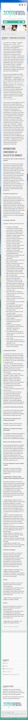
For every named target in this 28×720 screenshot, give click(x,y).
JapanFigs (16, 713)
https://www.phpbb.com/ (9, 99)
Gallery (6, 666)
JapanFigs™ (9, 712)
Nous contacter (8, 671)
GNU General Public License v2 (15, 82)
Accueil (6, 663)
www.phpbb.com (19, 86)
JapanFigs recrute (8, 669)
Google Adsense (9, 525)
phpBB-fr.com (9, 718)
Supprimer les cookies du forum (11, 674)
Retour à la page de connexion (11, 626)
